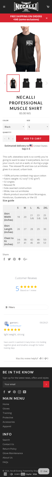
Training (7, 412)
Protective (8, 417)
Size (28, 120)
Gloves (6, 408)
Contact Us (8, 444)
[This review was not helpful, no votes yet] (45, 358)
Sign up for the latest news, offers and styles (26, 377)
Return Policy (10, 448)
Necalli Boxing (16, 471)
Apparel (7, 426)
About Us (8, 457)
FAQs (5, 462)
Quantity (7, 132)
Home (6, 404)
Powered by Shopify (31, 471)
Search (6, 439)
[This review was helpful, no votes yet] (41, 358)
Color (5, 120)
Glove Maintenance (13, 453)
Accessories (9, 421)
